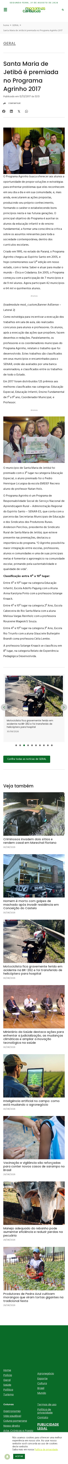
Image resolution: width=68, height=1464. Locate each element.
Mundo (41, 1393)
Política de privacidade (45, 1411)
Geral (7, 1380)
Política (8, 1390)
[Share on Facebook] (3, 111)
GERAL (15, 25)
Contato (42, 1417)
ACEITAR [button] (19, 1456)
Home (7, 1370)
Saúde (7, 1385)
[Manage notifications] (7, 1456)
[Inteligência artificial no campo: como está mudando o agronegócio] (34, 1085)
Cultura (42, 1383)
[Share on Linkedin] (11, 111)
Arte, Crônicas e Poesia (18, 1431)
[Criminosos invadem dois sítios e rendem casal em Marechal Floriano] (34, 823)
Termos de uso (46, 1404)
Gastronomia (11, 1411)
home (6, 25)
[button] (16, 745)
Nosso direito (11, 1426)
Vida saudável (12, 1416)
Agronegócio (45, 1373)
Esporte (42, 1378)
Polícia (7, 1375)
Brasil (40, 1388)
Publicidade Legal (48, 1426)
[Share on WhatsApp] (26, 111)
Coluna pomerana (15, 1421)
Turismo (8, 1394)
